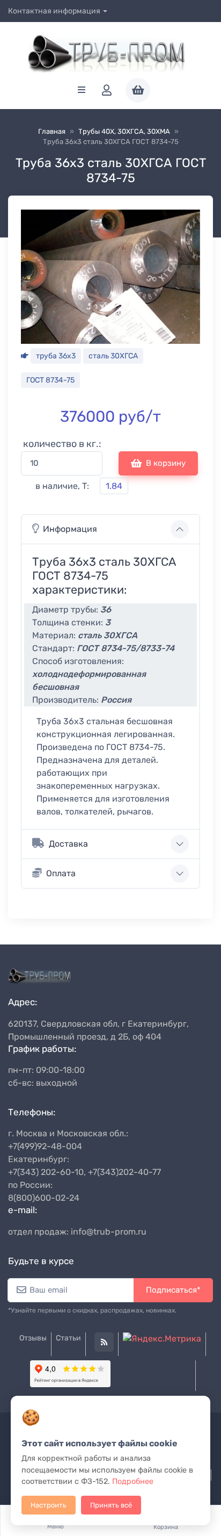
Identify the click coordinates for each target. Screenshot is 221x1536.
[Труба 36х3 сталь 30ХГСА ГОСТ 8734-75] (110, 276)
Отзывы (33, 1338)
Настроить (49, 1505)
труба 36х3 (56, 355)
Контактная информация (54, 11)
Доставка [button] (68, 844)
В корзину (166, 463)
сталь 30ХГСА (113, 355)
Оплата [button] (61, 873)
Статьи (68, 1338)
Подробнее (132, 1481)
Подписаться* (173, 1290)
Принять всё (111, 1505)
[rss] (104, 1342)
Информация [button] (70, 529)
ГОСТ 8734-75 (50, 380)
